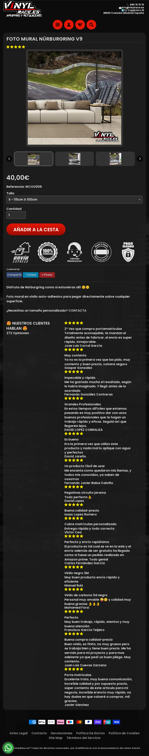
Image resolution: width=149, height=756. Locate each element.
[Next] (140, 159)
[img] (98, 323)
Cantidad (14, 209)
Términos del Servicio (83, 738)
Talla (10, 193)
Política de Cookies (124, 733)
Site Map (55, 738)
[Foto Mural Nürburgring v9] (33, 159)
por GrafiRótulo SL (81, 748)
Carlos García (131, 748)
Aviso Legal (19, 733)
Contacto (39, 733)
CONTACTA (77, 310)
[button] (16, 47)
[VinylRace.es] (22, 9)
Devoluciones (61, 733)
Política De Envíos (90, 733)
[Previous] (9, 159)
